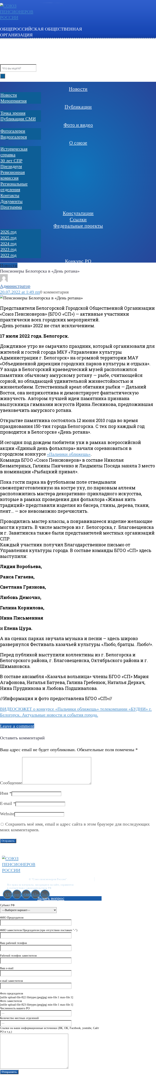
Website (7, 813)
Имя (6, 793)
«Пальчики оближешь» (69, 454)
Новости (8, 265)
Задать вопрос (50, 898)
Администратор (15, 286)
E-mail (7, 803)
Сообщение (11, 782)
